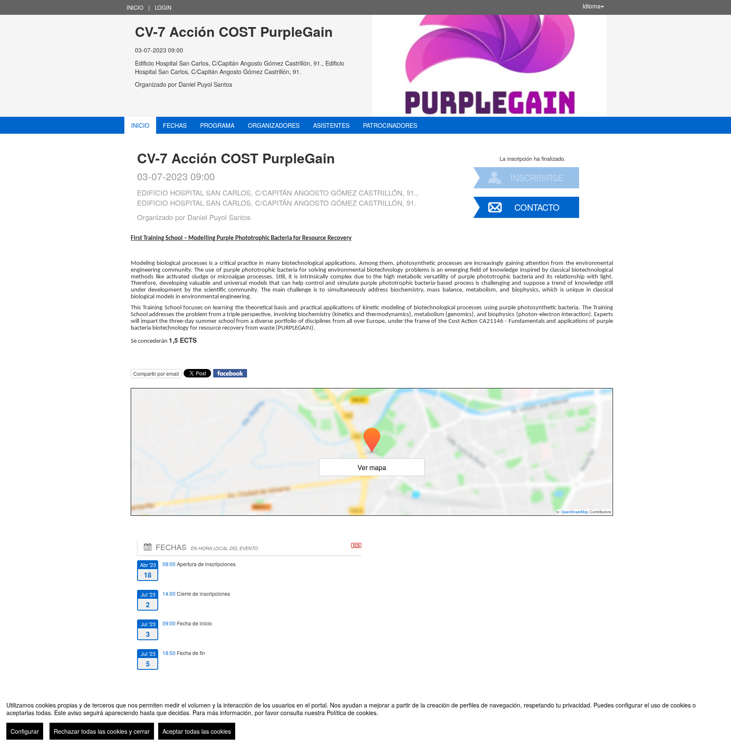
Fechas (175, 125)
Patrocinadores (390, 125)
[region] (365, 717)
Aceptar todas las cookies (196, 731)
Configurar (25, 731)
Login (163, 7)
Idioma (592, 6)
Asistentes (331, 125)
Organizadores (274, 125)
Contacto (537, 207)
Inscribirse (536, 177)
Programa (217, 125)
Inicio (134, 7)
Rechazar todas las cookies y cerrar (102, 731)
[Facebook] (230, 373)
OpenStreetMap (574, 512)
